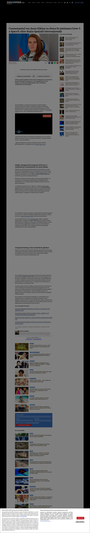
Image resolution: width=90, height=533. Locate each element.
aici (10, 525)
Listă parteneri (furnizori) (45, 521)
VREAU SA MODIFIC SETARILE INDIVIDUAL (80, 522)
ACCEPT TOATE (80, 518)
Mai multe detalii (23, 516)
